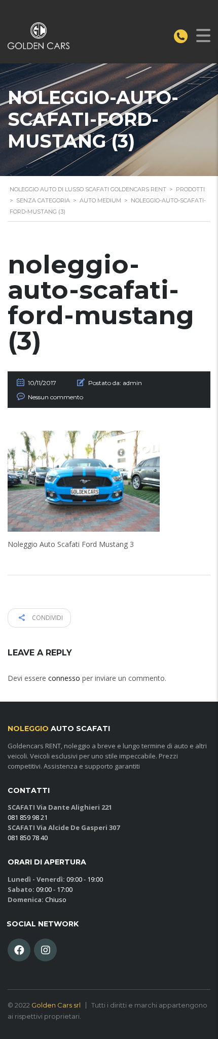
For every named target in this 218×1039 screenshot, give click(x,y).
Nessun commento (55, 397)
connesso (64, 678)
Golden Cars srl (56, 1005)
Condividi (46, 617)
